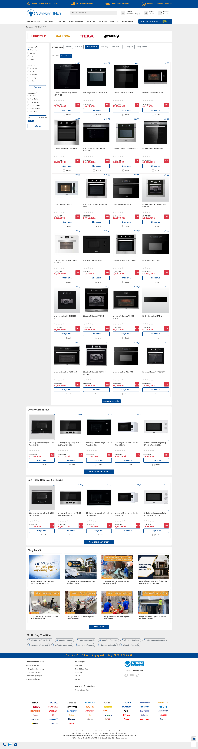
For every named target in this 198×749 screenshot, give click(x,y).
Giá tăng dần (128, 47)
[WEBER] (35, 723)
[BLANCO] (126, 707)
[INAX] (35, 702)
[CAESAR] (71, 702)
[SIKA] (90, 715)
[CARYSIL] (53, 715)
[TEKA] (35, 707)
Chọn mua (66, 110)
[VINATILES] (145, 715)
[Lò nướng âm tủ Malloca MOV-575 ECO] (96, 188)
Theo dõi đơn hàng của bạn (149, 21)
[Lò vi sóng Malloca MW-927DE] (155, 76)
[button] (37, 87)
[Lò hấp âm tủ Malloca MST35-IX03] (67, 356)
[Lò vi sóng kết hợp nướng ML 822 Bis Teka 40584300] (42, 427)
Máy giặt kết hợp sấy (130, 645)
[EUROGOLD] (108, 707)
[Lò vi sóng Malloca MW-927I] (67, 188)
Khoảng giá (32, 93)
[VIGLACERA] (90, 702)
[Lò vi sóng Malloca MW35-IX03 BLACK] (126, 300)
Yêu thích (78, 47)
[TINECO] (53, 723)
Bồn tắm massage (65, 640)
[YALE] (126, 711)
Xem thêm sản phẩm (111, 401)
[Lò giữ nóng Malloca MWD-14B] (155, 300)
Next (168, 440)
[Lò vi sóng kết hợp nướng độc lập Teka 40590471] (127, 427)
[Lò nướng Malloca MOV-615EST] (155, 356)
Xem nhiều (116, 47)
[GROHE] (126, 702)
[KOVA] (126, 715)
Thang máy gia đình (81, 690)
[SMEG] (71, 707)
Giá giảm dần (142, 47)
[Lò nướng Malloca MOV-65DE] (96, 300)
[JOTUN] (35, 719)
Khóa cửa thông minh (63, 645)
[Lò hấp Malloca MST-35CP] (155, 244)
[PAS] (71, 723)
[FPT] (108, 711)
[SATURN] (145, 711)
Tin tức (77, 676)
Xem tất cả (99, 627)
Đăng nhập (130, 14)
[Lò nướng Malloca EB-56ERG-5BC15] (126, 132)
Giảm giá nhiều (91, 47)
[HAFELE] (53, 707)
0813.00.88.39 (153, 4)
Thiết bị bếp (38, 27)
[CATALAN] (35, 715)
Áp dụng (31, 121)
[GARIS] (90, 707)
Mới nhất (68, 47)
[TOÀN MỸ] (71, 711)
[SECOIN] (108, 715)
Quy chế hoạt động (81, 669)
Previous (30, 440)
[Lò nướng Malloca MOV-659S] (155, 132)
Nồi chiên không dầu (108, 645)
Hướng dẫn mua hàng (33, 672)
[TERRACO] (53, 719)
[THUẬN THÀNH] (145, 719)
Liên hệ (77, 679)
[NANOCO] (35, 711)
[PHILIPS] (163, 707)
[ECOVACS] (163, 719)
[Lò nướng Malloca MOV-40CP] (126, 356)
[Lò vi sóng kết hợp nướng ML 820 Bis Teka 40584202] (99, 427)
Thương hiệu (33, 47)
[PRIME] (108, 719)
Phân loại (31, 65)
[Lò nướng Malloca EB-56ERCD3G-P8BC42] (96, 356)
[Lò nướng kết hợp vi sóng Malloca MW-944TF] (96, 132)
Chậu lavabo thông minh (155, 640)
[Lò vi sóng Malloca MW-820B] (96, 244)
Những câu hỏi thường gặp (35, 669)
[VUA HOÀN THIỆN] (163, 711)
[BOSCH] (163, 715)
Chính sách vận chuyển (34, 676)
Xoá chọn (37, 126)
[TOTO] (53, 702)
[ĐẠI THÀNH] (53, 711)
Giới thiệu (78, 665)
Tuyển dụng (79, 672)
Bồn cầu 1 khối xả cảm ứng (41, 640)
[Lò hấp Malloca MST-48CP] (126, 188)
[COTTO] (108, 702)
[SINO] (126, 719)
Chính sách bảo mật (33, 679)
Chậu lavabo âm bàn (87, 640)
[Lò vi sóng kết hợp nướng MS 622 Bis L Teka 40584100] (70, 427)
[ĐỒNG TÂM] (90, 711)
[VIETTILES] (71, 715)
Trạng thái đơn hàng (32, 665)
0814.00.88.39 (166, 4)
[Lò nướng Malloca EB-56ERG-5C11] (96, 76)
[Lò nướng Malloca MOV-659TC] (126, 76)
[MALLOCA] (163, 702)
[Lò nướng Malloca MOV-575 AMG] (126, 244)
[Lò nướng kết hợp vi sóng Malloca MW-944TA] (67, 244)
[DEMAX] (90, 719)
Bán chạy (104, 47)
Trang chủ (29, 27)
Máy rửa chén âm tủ (86, 645)
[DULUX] (71, 719)
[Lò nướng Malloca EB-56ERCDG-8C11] (67, 300)
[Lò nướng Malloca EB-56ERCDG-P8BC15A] (155, 188)
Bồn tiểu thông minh (109, 640)
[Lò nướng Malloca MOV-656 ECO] (67, 132)
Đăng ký (137, 14)
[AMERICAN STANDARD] (145, 702)
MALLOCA (65, 56)
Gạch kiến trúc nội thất (39, 645)
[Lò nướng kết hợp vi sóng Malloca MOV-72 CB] (67, 76)
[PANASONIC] (145, 707)
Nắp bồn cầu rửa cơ (131, 640)
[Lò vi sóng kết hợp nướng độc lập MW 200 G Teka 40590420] (156, 427)
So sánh (68, 114)
